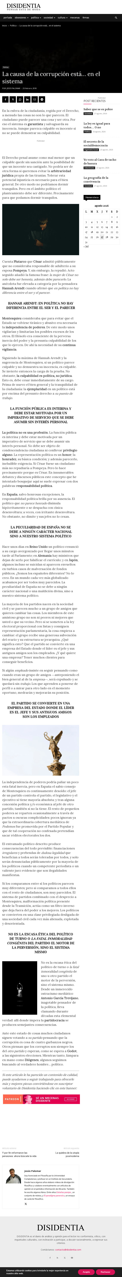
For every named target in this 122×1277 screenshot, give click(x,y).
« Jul (86, 246)
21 (107, 232)
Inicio (4, 25)
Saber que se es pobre (98, 109)
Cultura (61, 17)
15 (112, 227)
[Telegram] (42, 99)
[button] (116, 17)
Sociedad (48, 17)
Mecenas (75, 17)
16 (117, 227)
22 (112, 232)
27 (102, 237)
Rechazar (105, 1272)
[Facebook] (5, 99)
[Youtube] (72, 1258)
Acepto (86, 1272)
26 (97, 237)
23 (117, 232)
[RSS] (57, 1258)
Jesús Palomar (13, 88)
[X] (13, 99)
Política (35, 17)
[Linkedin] (27, 99)
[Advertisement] (82, 7)
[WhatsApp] (20, 99)
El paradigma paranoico (54, 1195)
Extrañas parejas (63, 1192)
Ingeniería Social (91, 150)
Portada (8, 17)
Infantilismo (89, 168)
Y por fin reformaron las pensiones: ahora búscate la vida (19, 1154)
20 (102, 232)
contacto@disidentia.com (68, 1249)
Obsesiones (20, 17)
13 (102, 227)
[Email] (34, 99)
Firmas (86, 17)
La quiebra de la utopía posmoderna (67, 1154)
